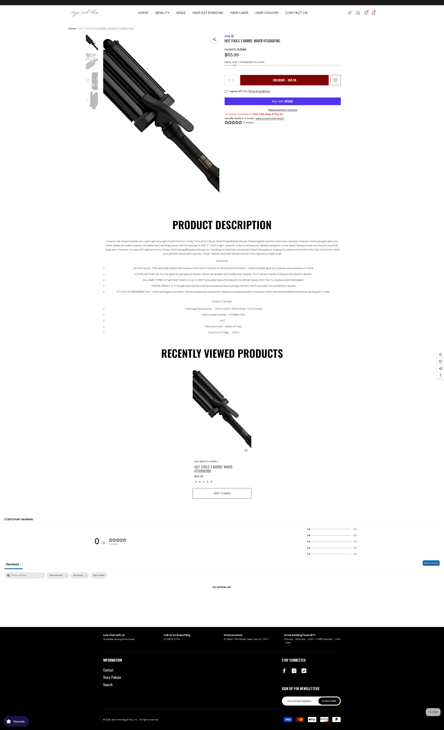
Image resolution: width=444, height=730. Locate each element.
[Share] (214, 39)
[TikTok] (304, 671)
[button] (162, 13)
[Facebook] (284, 671)
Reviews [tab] (13, 564)
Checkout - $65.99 (284, 80)
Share (214, 39)
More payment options (282, 110)
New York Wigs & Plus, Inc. (125, 720)
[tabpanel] (222, 598)
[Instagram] (294, 671)
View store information (269, 118)
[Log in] (358, 13)
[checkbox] (98, 575)
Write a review (431, 563)
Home (72, 28)
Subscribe (329, 701)
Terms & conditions (259, 91)
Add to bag (222, 493)
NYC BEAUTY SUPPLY (206, 461)
